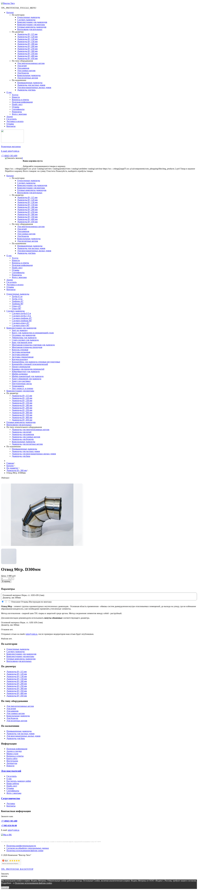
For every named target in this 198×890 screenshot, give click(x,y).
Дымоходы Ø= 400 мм (27, 56)
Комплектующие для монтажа (31, 24)
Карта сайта (11, 758)
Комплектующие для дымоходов (32, 22)
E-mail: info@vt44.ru (10, 151)
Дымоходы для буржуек (23, 439)
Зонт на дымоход (19, 330)
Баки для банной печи (22, 342)
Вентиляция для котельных (29, 29)
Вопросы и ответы (20, 99)
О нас (9, 92)
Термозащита (18, 386)
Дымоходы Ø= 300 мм (27, 51)
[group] (42, 527)
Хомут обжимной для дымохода (26, 379)
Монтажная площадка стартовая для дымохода (33, 345)
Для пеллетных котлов (27, 78)
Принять (5, 888)
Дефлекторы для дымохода (24, 337)
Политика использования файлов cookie (24, 850)
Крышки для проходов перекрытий (28, 369)
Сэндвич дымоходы (26, 20)
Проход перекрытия (21, 366)
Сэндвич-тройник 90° (22, 320)
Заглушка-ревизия (20, 354)
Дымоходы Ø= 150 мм (27, 41)
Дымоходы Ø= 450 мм (27, 58)
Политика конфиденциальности (21, 846)
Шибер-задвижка (20, 374)
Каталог (10, 12)
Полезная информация (22, 102)
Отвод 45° (16, 306)
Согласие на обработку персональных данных (27, 848)
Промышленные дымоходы (29, 82)
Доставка (10, 803)
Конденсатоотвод (20, 359)
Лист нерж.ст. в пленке (22, 388)
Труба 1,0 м (17, 299)
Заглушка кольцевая (21, 352)
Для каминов (23, 68)
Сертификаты (18, 109)
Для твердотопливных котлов (31, 63)
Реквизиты (17, 112)
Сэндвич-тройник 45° (22, 318)
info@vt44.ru (31, 634)
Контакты (10, 126)
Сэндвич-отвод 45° (20, 323)
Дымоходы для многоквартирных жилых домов (34, 454)
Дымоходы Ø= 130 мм (27, 39)
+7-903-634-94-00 (9, 825)
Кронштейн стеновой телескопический (30, 364)
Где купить (11, 119)
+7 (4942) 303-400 (9, 155)
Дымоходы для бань (26, 90)
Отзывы (15, 107)
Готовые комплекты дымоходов (31, 27)
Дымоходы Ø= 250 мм (27, 49)
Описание (15, 602)
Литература (11, 763)
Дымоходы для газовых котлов (26, 437)
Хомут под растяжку (21, 381)
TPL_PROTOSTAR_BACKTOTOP (17, 869)
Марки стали (12, 753)
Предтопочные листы (22, 383)
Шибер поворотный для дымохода (28, 376)
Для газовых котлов (26, 70)
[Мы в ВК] (6, 835)
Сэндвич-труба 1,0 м (21, 316)
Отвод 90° (16, 308)
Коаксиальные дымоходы (29, 75)
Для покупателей (11, 771)
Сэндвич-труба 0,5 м (21, 313)
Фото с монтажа (19, 114)
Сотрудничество (10, 798)
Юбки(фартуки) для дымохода (26, 371)
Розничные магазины (11, 146)
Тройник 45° (17, 301)
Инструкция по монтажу (40, 602)
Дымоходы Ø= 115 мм (27, 34)
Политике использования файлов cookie (33, 883)
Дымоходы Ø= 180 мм (27, 44)
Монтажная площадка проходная (27, 347)
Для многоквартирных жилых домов (34, 87)
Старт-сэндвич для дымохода (25, 340)
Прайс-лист (17, 104)
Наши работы (12, 783)
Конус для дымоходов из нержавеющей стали (33, 333)
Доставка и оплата (14, 121)
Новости (16, 97)
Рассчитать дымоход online (18, 781)
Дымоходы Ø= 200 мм (27, 46)
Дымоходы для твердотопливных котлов (30, 429)
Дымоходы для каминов (23, 434)
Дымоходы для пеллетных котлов (27, 444)
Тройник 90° (17, 304)
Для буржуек (23, 73)
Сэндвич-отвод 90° (20, 325)
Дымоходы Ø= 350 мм (27, 53)
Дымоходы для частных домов (31, 85)
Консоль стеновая (20, 350)
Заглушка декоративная (22, 357)
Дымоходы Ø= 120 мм (27, 36)
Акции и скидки (14, 751)
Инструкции (12, 761)
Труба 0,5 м (17, 296)
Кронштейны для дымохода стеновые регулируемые (36, 362)
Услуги (15, 95)
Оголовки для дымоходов (23, 335)
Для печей (22, 66)
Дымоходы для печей (21, 432)
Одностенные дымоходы (28, 17)
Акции (9, 116)
